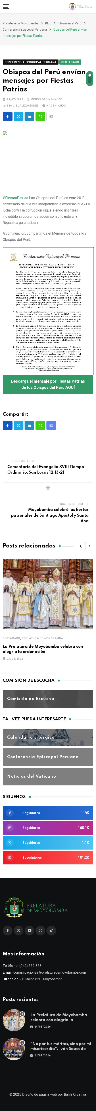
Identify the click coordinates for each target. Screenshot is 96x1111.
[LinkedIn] (29, 116)
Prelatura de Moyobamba (42, 638)
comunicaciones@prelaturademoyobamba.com (49, 972)
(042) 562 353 (30, 966)
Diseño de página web (39, 1094)
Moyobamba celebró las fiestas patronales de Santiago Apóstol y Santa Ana (50, 515)
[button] (81, 546)
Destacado (11, 638)
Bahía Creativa (75, 1094)
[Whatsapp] (40, 116)
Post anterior (24, 461)
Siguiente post (71, 504)
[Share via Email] (51, 116)
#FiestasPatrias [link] (15, 198)
